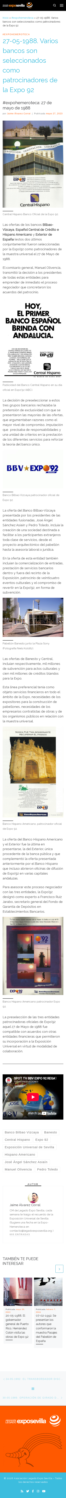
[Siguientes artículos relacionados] (59, 1269)
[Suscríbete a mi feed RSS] (22, 1491)
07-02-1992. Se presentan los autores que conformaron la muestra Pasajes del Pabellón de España (46, 1328)
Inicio (6, 17)
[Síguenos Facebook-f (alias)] (33, 1491)
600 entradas (20, 1234)
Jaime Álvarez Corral (19, 113)
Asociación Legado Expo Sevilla (33, 1478)
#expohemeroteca (22, 17)
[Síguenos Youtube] (43, 1491)
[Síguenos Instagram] (38, 1491)
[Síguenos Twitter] (27, 1491)
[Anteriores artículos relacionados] (51, 1269)
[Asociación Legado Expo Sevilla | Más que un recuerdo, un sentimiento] (18, 5)
